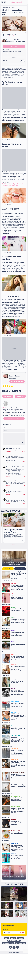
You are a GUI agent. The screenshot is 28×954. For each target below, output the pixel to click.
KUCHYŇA (13, 820)
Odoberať (22, 932)
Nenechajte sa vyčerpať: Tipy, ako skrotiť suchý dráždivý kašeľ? (17, 681)
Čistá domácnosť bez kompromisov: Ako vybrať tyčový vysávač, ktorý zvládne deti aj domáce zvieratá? (18, 847)
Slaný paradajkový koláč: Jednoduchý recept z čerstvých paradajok (17, 634)
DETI (12, 725)
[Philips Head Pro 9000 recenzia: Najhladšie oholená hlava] (21, 905)
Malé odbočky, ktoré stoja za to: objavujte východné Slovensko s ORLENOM (18, 705)
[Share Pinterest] (13, 391)
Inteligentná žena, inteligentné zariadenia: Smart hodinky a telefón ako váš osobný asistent (17, 692)
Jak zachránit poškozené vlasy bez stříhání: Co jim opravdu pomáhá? (17, 657)
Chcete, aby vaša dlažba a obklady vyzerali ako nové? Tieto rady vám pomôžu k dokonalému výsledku (18, 752)
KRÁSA (12, 594)
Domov (3, 7)
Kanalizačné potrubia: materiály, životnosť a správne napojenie (17, 799)
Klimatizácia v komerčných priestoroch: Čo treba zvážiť (18, 785)
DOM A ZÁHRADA (15, 736)
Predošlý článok (8, 396)
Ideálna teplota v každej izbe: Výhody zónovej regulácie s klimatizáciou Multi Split (17, 810)
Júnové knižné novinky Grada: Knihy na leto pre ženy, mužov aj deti (17, 857)
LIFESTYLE (13, 583)
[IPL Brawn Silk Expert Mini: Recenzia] (21, 913)
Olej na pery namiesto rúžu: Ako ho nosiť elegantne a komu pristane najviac (18, 597)
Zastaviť (14, 57)
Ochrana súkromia (8, 943)
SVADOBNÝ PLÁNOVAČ (10, 7)
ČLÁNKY (13, 678)
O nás (6, 938)
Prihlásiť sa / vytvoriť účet (14, 418)
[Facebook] (17, 947)
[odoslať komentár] (23, 442)
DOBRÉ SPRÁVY (15, 701)
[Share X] (10, 391)
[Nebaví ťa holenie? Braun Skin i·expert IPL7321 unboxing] (7, 913)
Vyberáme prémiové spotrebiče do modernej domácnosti (17, 823)
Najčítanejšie (8, 568)
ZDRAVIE (13, 607)
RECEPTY (13, 630)
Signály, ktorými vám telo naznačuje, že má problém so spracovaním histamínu (18, 621)
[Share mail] (19, 391)
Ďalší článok (20, 396)
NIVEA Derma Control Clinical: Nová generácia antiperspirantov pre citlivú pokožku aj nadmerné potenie (18, 716)
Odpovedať (8, 451)
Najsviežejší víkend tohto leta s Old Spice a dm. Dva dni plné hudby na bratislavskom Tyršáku (17, 587)
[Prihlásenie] (2, 2)
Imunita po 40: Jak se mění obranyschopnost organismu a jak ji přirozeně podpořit (18, 668)
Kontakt (13, 938)
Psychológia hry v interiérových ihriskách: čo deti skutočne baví (18, 728)
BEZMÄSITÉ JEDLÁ (15, 830)
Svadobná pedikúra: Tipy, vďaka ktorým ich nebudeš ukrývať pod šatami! (14, 184)
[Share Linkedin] (16, 391)
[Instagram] (10, 947)
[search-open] (5, 2)
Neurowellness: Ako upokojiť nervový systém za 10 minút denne (18, 644)
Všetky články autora (17, 381)
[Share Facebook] (3, 391)
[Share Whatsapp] (6, 391)
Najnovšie (20, 568)
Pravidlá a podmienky (14, 940)
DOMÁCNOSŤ (14, 749)
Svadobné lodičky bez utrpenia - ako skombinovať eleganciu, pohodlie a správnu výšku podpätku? (18, 574)
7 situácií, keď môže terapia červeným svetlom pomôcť (18, 609)
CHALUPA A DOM (15, 796)
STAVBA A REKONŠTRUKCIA (18, 772)
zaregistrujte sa (8, 414)
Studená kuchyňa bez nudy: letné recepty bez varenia (18, 832)
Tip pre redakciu (20, 943)
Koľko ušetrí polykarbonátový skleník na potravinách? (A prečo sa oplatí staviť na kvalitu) (18, 739)
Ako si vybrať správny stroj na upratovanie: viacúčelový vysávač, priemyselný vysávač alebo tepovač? (18, 763)
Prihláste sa (6, 408)
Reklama (20, 938)
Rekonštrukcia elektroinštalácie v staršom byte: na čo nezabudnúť (18, 776)
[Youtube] (14, 947)
